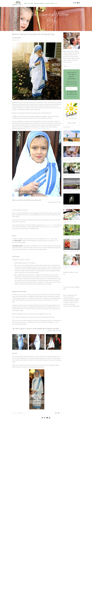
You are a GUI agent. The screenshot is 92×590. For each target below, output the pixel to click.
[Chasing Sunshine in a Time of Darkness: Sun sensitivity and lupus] (71, 199)
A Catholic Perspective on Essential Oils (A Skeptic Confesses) (71, 191)
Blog (56, 3)
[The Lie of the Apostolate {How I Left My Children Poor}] (71, 136)
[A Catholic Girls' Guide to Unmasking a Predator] (71, 168)
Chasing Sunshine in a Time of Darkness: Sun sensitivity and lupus (70, 206)
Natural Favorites (39, 3)
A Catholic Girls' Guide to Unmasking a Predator (71, 175)
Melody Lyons (15, 40)
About (26, 3)
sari (56, 240)
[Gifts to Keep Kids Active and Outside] (71, 230)
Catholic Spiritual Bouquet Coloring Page (70, 222)
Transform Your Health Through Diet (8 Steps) (71, 252)
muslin (48, 238)
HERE (70, 62)
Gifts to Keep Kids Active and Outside (70, 236)
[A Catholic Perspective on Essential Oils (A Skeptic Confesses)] (71, 183)
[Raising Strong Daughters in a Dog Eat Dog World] (71, 259)
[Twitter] (47, 417)
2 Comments (23, 413)
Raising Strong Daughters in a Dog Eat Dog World (71, 267)
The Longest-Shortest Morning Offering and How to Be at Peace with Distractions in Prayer (71, 159)
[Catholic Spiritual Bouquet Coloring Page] (71, 214)
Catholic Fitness (49, 3)
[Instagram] (49, 417)
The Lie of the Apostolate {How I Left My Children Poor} (71, 143)
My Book (30, 3)
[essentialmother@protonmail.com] (42, 417)
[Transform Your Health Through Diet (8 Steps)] (71, 244)
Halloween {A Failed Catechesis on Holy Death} (37, 128)
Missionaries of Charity (50, 225)
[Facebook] (45, 417)
